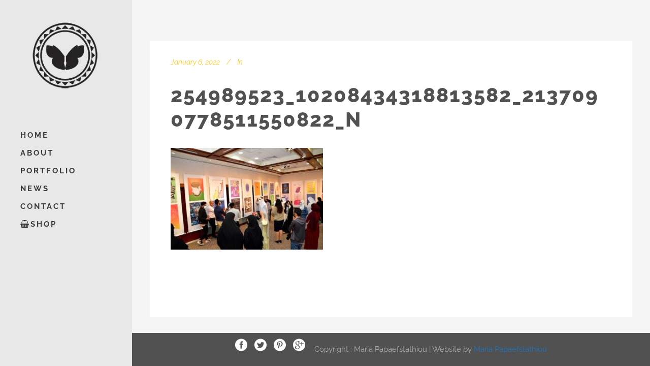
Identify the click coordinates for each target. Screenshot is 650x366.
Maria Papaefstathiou (510, 348)
